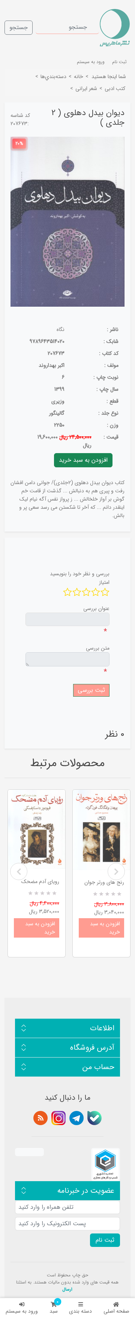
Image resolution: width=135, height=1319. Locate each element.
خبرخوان (40, 1118)
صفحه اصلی (116, 1311)
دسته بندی (80, 1311)
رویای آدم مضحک (40, 881)
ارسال (67, 1289)
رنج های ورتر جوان (104, 882)
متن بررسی (98, 648)
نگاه (60, 329)
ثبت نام (119, 61)
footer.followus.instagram (58, 1118)
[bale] (94, 1118)
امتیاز (104, 582)
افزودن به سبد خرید (40, 928)
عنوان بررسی (96, 608)
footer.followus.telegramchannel (76, 1118)
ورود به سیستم (22, 1311)
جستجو (18, 27)
